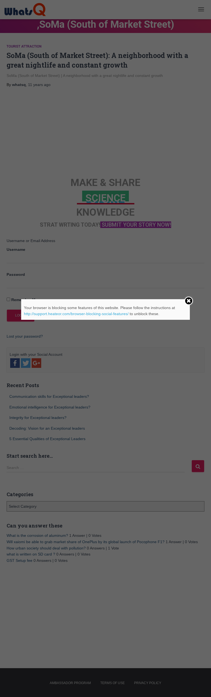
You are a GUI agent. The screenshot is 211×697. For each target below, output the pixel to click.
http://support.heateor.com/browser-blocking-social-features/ (76, 314)
